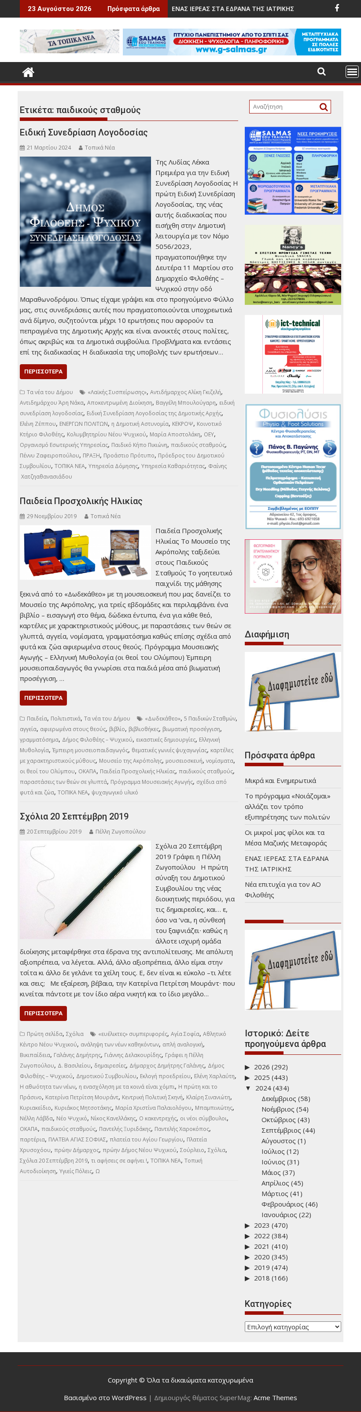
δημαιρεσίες (110, 1065)
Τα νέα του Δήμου (50, 392)
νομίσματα (219, 761)
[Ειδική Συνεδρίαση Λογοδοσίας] (85, 161)
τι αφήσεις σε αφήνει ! (119, 1160)
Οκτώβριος (279, 1119)
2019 (262, 1267)
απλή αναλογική (182, 1044)
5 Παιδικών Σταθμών (210, 718)
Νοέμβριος (278, 1109)
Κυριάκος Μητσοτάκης (83, 1108)
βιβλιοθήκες (144, 729)
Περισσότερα (43, 371)
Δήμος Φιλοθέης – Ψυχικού (97, 739)
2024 (263, 1087)
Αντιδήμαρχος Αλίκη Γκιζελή (185, 392)
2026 (262, 1066)
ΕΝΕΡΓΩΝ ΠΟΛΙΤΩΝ (83, 424)
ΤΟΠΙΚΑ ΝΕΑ (70, 466)
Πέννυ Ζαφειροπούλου (49, 455)
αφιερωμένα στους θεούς (73, 729)
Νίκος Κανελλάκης (113, 1118)
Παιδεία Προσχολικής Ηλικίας (81, 501)
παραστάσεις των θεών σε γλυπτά (63, 782)
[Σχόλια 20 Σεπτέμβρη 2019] (85, 845)
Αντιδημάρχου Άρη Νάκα (52, 402)
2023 (262, 1225)
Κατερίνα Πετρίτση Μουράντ (81, 1097)
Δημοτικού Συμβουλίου (106, 1076)
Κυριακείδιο (35, 1108)
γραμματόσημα (39, 739)
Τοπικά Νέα (100, 147)
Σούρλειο (192, 1150)
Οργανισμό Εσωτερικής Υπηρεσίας (64, 445)
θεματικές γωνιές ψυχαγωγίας (169, 750)
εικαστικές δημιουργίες (165, 739)
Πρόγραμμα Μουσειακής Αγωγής (152, 782)
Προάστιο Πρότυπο (129, 455)
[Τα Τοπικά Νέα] (28, 71)
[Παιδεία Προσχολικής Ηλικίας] (85, 530)
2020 (262, 1256)
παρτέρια (32, 1139)
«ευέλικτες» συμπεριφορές (132, 1034)
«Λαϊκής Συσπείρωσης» (117, 392)
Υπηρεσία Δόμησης (113, 466)
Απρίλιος (275, 1182)
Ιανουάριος (279, 1214)
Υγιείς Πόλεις (75, 1171)
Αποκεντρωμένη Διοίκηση (119, 402)
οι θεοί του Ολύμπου (47, 771)
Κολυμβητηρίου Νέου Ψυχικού (106, 434)
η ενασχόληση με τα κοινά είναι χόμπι (127, 1086)
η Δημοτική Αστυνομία (140, 424)
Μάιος (271, 1172)
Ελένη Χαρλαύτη (214, 1076)
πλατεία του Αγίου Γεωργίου (146, 1139)
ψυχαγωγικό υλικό (115, 792)
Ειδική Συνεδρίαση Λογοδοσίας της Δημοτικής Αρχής (154, 413)
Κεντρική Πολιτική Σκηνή (152, 1097)
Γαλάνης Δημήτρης (77, 1055)
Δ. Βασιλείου (74, 1065)
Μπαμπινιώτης (213, 1108)
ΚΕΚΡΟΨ (182, 424)
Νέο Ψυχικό (71, 1118)
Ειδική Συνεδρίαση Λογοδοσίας (84, 132)
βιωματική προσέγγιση (191, 729)
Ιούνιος (273, 1161)
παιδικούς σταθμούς (198, 445)
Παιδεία (37, 718)
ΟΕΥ (209, 434)
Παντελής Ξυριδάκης (125, 1129)
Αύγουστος (279, 1140)
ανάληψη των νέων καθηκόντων (120, 1044)
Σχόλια (75, 1034)
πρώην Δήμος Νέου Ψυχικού (140, 1150)
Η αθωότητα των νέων (47, 1086)
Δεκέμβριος (279, 1098)
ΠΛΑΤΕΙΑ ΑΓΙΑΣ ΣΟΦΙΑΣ (77, 1139)
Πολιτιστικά (66, 718)
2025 (262, 1077)
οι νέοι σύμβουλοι (203, 1118)
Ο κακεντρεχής (158, 1118)
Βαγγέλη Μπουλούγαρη (186, 402)
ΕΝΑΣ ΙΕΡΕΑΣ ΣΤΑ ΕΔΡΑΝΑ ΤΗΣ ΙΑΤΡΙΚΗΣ (190, 8)
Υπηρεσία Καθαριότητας (173, 466)
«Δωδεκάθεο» (162, 718)
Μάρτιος (275, 1193)
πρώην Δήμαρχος (76, 1150)
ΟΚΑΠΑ (87, 771)
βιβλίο (117, 729)
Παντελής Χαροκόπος (182, 1129)
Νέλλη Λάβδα (36, 1118)
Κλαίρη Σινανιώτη (208, 1097)
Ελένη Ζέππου (38, 424)
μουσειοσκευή (184, 761)
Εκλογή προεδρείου (165, 1076)
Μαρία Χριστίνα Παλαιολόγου (153, 1108)
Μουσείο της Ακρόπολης (130, 761)
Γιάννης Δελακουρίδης (133, 1055)
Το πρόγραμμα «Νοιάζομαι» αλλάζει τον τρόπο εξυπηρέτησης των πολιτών (288, 806)
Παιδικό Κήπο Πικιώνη (139, 445)
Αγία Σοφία (185, 1034)
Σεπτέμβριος (281, 1130)
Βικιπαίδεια (35, 1055)
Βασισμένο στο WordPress (105, 1397)
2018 (262, 1277)
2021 (262, 1246)
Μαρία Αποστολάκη (175, 434)
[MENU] (352, 72)
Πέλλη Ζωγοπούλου (121, 831)
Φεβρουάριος (283, 1204)
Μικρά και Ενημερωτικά (280, 780)
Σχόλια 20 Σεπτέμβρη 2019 (74, 816)
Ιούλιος (273, 1151)
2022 (262, 1235)
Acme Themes (275, 1397)
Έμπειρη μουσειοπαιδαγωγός (90, 750)
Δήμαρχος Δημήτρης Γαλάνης (166, 1065)
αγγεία (28, 729)
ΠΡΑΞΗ (91, 455)
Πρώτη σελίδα (45, 1034)
